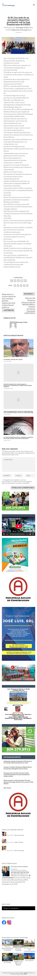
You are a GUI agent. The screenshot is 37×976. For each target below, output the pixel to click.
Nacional (16, 850)
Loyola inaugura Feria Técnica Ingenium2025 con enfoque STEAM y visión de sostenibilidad (18, 411)
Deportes (15, 30)
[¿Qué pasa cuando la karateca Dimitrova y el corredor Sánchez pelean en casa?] (4, 834)
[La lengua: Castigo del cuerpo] (18, 348)
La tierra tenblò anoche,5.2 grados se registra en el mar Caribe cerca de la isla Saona (18, 437)
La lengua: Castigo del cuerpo (13, 359)
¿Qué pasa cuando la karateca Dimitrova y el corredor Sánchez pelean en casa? (20, 833)
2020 (25, 974)
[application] (18, 526)
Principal (23, 30)
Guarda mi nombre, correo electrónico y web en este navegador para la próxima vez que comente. (17, 481)
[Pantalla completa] (33, 534)
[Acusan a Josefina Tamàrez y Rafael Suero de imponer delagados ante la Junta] (4, 841)
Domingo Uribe (22, 28)
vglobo (26, 972)
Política (16, 842)
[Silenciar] (30, 534)
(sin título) (7, 788)
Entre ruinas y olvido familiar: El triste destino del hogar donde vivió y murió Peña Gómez (18, 782)
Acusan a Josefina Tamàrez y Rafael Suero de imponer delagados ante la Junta (21, 840)
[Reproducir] (4, 534)
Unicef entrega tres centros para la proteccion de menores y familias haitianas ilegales (18, 385)
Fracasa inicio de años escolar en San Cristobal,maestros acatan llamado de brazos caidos (17, 774)
